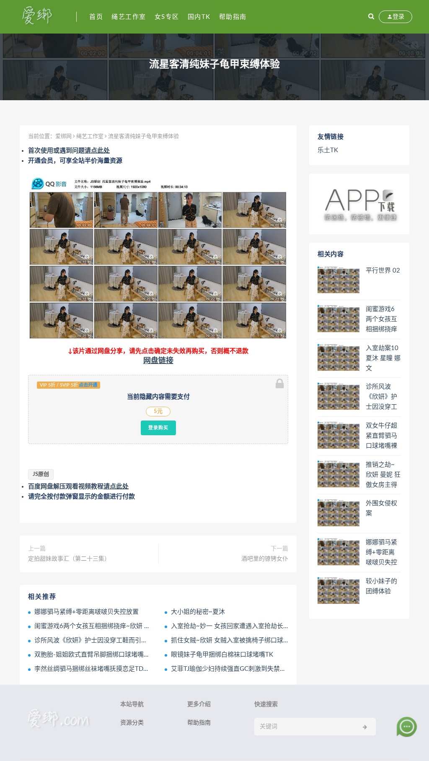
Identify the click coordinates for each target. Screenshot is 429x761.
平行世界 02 (383, 271)
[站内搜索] (371, 17)
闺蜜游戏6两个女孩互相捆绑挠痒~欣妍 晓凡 (95, 626)
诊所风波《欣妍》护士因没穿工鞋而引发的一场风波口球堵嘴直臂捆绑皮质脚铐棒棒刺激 (381, 397)
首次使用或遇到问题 (69, 151)
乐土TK (328, 150)
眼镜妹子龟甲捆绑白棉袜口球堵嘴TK (222, 655)
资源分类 (132, 723)
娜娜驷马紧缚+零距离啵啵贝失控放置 (86, 612)
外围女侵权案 (381, 508)
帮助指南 (233, 17)
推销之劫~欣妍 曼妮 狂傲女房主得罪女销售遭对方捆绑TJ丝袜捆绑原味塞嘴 (383, 475)
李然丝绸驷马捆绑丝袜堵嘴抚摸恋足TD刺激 (95, 669)
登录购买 (158, 427)
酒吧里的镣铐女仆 (264, 559)
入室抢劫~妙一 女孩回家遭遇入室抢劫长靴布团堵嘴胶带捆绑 (255, 626)
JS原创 (41, 474)
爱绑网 (63, 136)
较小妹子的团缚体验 (381, 586)
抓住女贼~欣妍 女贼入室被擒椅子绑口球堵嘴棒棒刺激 (246, 640)
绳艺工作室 (128, 17)
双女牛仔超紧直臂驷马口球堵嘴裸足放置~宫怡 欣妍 (381, 436)
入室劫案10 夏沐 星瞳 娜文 (383, 358)
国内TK (199, 17)
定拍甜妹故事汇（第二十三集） (69, 559)
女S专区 (167, 17)
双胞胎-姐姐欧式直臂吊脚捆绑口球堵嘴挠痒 (95, 655)
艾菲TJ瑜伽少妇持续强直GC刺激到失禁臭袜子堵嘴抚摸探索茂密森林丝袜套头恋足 (285, 669)
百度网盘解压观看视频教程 (78, 486)
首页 (96, 17)
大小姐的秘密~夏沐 (198, 612)
